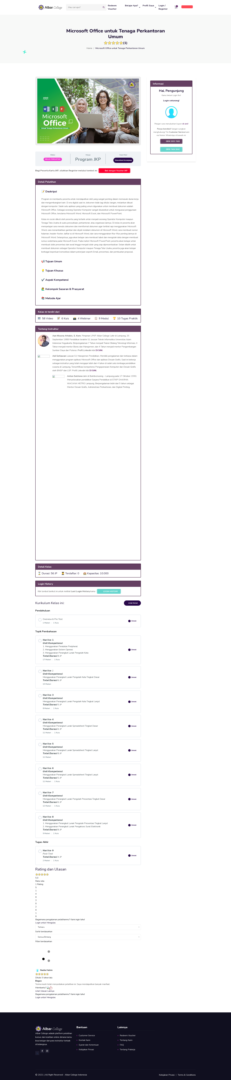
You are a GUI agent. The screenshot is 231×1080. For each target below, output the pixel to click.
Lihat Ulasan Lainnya (44, 991)
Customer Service (87, 1035)
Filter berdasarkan (43, 941)
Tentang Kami (126, 1040)
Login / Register (163, 7)
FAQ (122, 1045)
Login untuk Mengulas (45, 922)
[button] (88, 191)
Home (89, 48)
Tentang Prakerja (127, 1049)
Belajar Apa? (131, 5)
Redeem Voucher (112, 7)
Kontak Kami (84, 1040)
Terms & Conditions (187, 1074)
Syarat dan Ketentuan (89, 1045)
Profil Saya (148, 5)
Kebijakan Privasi (86, 1049)
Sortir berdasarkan (43, 931)
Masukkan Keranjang (123, 160)
